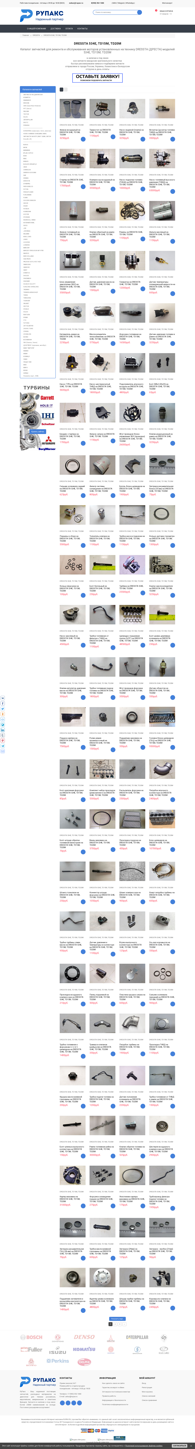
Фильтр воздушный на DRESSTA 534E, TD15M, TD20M (70, 132)
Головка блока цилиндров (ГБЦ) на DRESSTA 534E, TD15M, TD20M (161, 740)
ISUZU (25, 117)
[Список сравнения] (174, 28)
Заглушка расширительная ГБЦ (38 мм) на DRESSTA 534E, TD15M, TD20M (72, 1251)
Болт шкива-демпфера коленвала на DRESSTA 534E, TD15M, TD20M (159, 638)
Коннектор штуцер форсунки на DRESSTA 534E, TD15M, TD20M (102, 895)
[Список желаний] (169, 28)
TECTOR (26, 114)
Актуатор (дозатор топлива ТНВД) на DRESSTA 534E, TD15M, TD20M (162, 132)
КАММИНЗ (27, 100)
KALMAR (26, 234)
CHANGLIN (27, 170)
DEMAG (26, 178)
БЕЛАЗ (25, 337)
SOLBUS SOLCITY (29, 284)
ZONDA (25, 331)
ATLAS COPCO (28, 153)
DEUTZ (25, 122)
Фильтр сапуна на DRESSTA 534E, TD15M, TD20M (102, 435)
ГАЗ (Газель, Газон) (30, 342)
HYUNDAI (26, 217)
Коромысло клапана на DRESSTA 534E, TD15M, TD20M (160, 1301)
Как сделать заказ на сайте (113, 1383)
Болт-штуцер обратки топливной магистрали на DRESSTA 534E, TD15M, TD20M (71, 844)
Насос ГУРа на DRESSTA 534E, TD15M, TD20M (71, 385)
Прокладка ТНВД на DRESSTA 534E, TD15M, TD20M (159, 1047)
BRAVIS (25, 161)
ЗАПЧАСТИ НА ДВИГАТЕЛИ (33, 95)
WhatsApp (130, 3)
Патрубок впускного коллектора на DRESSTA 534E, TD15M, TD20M (160, 792)
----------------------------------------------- (32, 142)
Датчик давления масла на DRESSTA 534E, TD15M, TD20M (102, 284)
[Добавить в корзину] (83, 139)
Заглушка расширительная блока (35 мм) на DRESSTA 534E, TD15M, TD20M (161, 488)
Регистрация (147, 1387)
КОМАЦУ (26, 356)
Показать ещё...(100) (30, 376)
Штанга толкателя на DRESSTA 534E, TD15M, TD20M (70, 895)
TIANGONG (27, 298)
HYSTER (26, 214)
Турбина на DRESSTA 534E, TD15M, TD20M (131, 587)
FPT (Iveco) (27, 108)
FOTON (25, 189)
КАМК (25, 354)
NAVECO (26, 253)
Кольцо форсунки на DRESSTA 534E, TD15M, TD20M (70, 588)
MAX (114, 3)
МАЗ (25, 365)
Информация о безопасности (114, 1400)
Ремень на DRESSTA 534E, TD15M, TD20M (131, 233)
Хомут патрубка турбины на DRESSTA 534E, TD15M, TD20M (162, 895)
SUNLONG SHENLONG (31, 287)
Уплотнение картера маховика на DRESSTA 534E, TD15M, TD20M (132, 1199)
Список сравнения (149, 1400)
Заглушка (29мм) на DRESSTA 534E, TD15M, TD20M (129, 1251)
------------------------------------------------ (32, 128)
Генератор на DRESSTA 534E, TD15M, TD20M (129, 283)
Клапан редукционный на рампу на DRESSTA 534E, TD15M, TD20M (161, 436)
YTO (24, 320)
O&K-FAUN (27, 259)
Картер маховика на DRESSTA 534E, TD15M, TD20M (70, 1199)
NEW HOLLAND (28, 256)
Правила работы (109, 1396)
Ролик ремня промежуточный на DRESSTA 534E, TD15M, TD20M (100, 741)
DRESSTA (26, 181)
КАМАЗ (25, 351)
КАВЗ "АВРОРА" (28, 348)
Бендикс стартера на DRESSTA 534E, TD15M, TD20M (70, 436)
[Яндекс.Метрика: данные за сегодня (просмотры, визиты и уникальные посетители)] (105, 1439)
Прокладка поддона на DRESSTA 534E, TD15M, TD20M (130, 842)
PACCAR (26, 111)
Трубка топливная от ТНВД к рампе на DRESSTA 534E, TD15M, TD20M (161, 1099)
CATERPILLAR (28, 120)
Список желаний (148, 1396)
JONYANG (26, 231)
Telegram (121, 3)
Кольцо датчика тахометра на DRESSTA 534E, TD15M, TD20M (161, 538)
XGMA (25, 317)
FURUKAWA (27, 195)
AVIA (25, 156)
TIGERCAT (26, 301)
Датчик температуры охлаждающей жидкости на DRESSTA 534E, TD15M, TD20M (162, 285)
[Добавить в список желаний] (69, 116)
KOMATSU (26, 97)
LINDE (25, 239)
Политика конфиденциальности (115, 1404)
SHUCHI (26, 276)
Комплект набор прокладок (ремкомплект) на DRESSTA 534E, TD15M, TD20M (102, 792)
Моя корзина (147, 1392)
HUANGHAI (27, 211)
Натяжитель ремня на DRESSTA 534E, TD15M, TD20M (70, 336)
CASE (25, 167)
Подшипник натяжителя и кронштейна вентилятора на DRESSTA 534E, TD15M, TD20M (72, 1302)
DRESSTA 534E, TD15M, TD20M (72, 125)
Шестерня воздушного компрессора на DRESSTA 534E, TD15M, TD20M (161, 1149)
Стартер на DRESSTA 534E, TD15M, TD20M (71, 181)
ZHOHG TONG (28, 328)
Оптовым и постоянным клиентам (116, 1392)
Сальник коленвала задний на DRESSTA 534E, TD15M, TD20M (72, 488)
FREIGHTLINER (28, 192)
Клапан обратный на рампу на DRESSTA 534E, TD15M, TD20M (102, 234)
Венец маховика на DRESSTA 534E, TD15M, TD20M (100, 842)
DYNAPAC (26, 184)
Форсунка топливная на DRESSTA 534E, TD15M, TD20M (130, 336)
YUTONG (26, 323)
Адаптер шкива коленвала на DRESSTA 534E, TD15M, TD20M (102, 1301)
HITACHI (26, 209)
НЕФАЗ (25, 373)
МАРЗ (25, 367)
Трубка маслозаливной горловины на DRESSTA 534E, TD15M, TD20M (100, 1251)
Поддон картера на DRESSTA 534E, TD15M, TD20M (70, 740)
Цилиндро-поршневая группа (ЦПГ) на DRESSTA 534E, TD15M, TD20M (131, 638)
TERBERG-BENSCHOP (30, 292)
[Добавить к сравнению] (76, 117)
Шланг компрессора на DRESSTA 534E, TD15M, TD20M (130, 895)
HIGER (25, 206)
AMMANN (26, 150)
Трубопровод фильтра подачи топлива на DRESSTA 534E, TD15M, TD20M (159, 1200)
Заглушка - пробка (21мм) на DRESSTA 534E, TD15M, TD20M (161, 1251)
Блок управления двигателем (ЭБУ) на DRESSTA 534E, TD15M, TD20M (70, 285)
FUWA (25, 197)
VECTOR (26, 306)
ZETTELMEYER (28, 326)
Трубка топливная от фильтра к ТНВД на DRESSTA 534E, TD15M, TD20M (100, 639)
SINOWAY (26, 281)
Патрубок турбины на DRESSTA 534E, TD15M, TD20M (129, 1047)
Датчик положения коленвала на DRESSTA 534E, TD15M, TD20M (129, 1099)
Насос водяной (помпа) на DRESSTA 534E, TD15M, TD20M (131, 132)
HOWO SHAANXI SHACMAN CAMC (35, 134)
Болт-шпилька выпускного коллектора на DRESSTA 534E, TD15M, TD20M (72, 1149)
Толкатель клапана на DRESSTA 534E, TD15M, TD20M (100, 538)
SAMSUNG (27, 264)
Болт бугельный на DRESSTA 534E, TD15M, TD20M (100, 588)
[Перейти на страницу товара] (73, 109)
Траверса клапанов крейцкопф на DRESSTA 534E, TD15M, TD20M (100, 1047)
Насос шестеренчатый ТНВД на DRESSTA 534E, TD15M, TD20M (100, 386)
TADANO (26, 289)
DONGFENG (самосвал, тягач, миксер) (37, 131)
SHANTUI (26, 273)
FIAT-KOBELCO (28, 186)
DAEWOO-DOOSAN (29, 172)
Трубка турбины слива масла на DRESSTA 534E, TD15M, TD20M (71, 944)
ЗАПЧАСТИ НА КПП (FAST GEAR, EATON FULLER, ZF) (37, 138)
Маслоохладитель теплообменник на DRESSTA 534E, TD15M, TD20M (102, 336)
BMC (25, 158)
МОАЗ (25, 370)
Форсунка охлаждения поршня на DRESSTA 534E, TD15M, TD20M (101, 1199)
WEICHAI (26, 103)
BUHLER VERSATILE (30, 164)
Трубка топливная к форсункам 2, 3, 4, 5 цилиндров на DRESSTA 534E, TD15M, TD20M (70, 1048)
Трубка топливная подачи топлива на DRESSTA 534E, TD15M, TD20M (102, 690)
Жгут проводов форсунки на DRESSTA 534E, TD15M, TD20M (131, 690)
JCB (24, 228)
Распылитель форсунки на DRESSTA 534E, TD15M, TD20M (131, 792)
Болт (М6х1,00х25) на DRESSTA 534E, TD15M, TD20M (159, 386)
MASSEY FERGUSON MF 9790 (33, 250)
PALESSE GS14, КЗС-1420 (32, 262)
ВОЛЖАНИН (27, 340)
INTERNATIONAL (28, 223)
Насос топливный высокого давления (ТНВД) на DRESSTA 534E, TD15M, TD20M (162, 183)
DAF (24, 175)
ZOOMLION (27, 334)
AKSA (25, 147)
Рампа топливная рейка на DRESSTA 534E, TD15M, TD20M (102, 1149)
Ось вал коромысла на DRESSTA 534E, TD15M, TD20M (159, 944)
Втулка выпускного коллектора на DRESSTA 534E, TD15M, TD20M (130, 944)
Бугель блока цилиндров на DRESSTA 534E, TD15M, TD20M (132, 488)
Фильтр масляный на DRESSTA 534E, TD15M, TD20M (159, 234)
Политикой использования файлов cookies (143, 1446)
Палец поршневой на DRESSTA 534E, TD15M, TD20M (100, 997)
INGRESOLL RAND (29, 220)
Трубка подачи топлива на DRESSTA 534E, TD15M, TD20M (102, 1099)
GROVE (25, 203)
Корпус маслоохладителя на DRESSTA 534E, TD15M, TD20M (161, 588)
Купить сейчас (37, 432)
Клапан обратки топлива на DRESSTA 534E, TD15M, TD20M (132, 1149)
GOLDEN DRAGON (29, 200)
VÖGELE (26, 309)
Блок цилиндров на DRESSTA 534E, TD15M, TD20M (159, 842)
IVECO (25, 225)
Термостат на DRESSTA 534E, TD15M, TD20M (100, 131)
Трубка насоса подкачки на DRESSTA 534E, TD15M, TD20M (132, 538)
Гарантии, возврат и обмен (113, 1387)
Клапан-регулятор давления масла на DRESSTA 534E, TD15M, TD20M (73, 690)
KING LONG (27, 236)
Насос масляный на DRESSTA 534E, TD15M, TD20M (70, 638)
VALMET (26, 303)
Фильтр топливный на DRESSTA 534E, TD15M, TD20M (70, 234)
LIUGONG (26, 242)
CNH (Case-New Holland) (32, 106)
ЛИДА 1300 (27, 362)
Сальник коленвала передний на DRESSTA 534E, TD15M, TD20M (162, 997)
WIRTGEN (26, 315)
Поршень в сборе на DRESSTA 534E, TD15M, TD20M (70, 538)
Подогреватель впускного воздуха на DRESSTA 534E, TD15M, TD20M (131, 386)
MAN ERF (26, 248)
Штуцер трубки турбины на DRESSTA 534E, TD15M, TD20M (131, 1301)
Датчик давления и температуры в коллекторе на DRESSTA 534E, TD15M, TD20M (102, 946)
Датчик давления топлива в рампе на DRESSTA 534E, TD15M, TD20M (162, 336)
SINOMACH (27, 278)
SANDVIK (26, 267)
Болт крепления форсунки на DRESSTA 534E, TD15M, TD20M (72, 792)
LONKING (26, 245)
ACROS (25, 145)
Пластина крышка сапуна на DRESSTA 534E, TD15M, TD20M (132, 997)
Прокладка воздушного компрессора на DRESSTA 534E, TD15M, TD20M (71, 997)
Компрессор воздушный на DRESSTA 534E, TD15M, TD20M (102, 182)
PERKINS (26, 125)
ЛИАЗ (25, 359)
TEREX (25, 295)
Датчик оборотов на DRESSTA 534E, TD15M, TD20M (159, 690)
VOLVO (25, 312)
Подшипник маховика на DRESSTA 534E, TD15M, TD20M (130, 740)
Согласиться (179, 1446)
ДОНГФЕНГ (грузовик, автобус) (34, 345)
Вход (144, 1383)
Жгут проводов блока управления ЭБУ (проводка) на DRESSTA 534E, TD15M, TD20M (132, 437)
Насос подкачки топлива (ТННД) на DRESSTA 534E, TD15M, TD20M (131, 182)
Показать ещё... (117, 1319)
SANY (25, 270)
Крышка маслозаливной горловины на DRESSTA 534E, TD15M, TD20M (71, 1099)
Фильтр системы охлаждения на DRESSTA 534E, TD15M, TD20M (101, 488)
